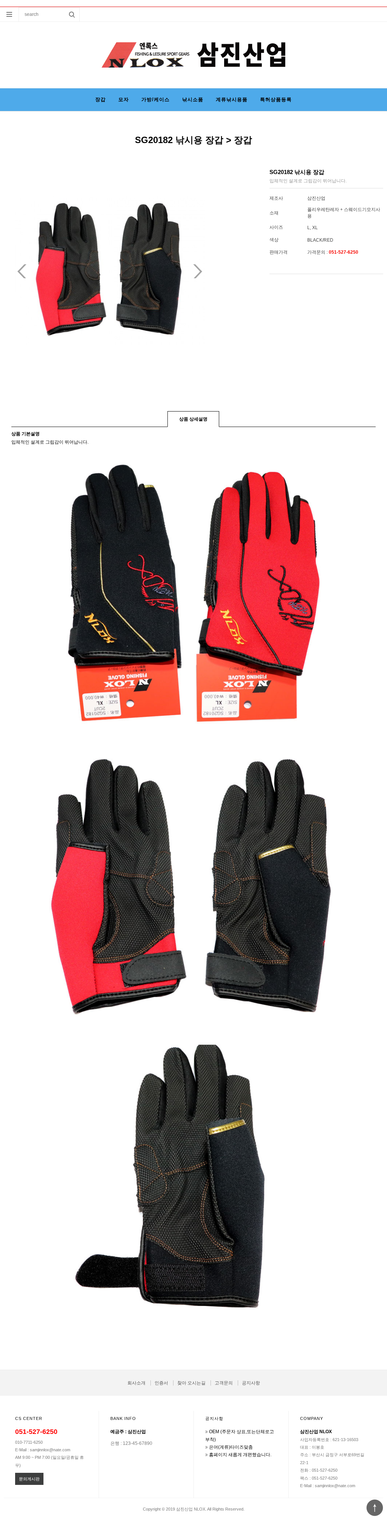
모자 (123, 99)
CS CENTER (28, 1418)
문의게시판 (29, 1479)
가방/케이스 (155, 99)
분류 (9, 14)
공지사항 (251, 1383)
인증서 (161, 1383)
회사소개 (136, 1383)
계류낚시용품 (232, 99)
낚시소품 (192, 99)
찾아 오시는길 (191, 1383)
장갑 (100, 99)
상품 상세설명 (193, 419)
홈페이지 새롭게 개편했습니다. (240, 1454)
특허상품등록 (276, 99)
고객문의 (224, 1383)
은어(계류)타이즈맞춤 (231, 1447)
